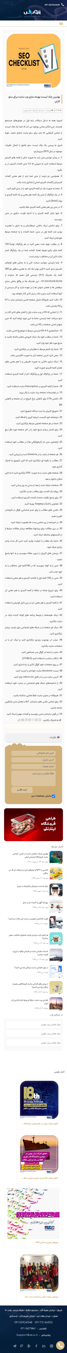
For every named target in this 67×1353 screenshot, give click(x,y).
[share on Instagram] (32, 720)
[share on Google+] (29, 720)
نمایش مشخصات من (41, 796)
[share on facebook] (36, 720)
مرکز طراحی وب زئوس (50, 1024)
